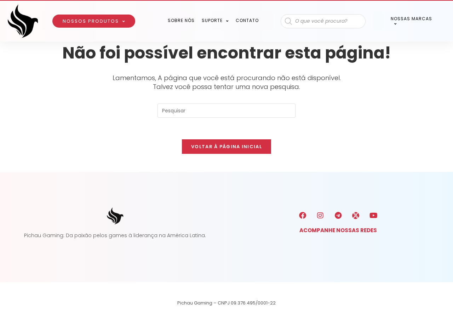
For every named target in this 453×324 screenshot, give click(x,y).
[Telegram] (338, 215)
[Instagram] (320, 215)
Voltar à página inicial (226, 146)
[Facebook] (302, 215)
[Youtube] (373, 215)
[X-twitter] (355, 215)
